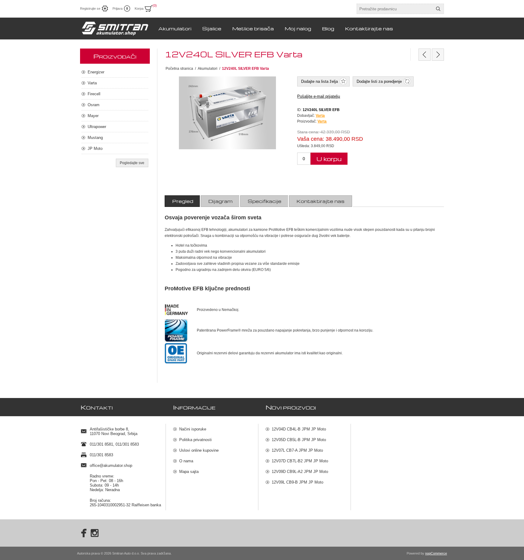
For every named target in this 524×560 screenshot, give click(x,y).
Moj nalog (298, 28)
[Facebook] (82, 533)
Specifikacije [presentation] (264, 201)
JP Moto (95, 148)
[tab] (183, 201)
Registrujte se (90, 8)
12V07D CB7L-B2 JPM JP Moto (300, 461)
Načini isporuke (192, 429)
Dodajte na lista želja (319, 81)
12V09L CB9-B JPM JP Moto (297, 482)
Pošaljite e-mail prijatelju (318, 96)
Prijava (118, 8)
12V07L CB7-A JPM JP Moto (297, 450)
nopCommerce (436, 553)
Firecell (94, 94)
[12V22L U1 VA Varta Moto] (424, 55)
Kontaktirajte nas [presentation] (320, 201)
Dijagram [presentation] (220, 201)
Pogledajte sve (132, 163)
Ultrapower (97, 126)
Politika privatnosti (195, 439)
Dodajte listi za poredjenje (379, 81)
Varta (322, 121)
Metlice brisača (253, 28)
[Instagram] (94, 533)
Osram (93, 105)
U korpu (329, 159)
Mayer (93, 115)
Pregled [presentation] (182, 201)
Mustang (95, 137)
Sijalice (211, 28)
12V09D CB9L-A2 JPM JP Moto (300, 471)
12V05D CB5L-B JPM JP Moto (299, 439)
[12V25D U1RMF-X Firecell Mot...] (438, 55)
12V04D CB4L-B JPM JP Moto (299, 429)
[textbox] (395, 9)
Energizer (96, 72)
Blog (328, 28)
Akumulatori (174, 28)
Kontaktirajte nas (369, 28)
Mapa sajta (189, 471)
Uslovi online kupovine (199, 450)
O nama (186, 461)
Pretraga (438, 9)
